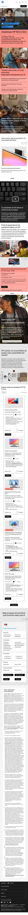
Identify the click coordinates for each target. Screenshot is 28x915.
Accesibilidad (22, 907)
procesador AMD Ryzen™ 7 (16, 465)
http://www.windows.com (11, 726)
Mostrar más (8, 433)
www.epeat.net (7, 745)
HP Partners (3, 899)
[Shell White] (14, 417)
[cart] (19, 2)
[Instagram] (4, 905)
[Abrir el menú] (25, 2)
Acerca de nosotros (5, 889)
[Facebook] (1, 905)
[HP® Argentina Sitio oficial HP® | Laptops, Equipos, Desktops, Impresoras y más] (2, 2)
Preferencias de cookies (18, 909)
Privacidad (5, 908)
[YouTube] (10, 905)
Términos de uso (11, 908)
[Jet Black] (15, 417)
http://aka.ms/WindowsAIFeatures (11, 847)
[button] (22, 143)
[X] (7, 905)
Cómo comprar (4, 892)
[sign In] (22, 2)
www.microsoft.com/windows (12, 730)
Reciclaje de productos (14, 907)
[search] (16, 2)
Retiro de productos (4, 907)
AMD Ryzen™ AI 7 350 (12, 549)
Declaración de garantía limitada (7, 909)
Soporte (2, 895)
